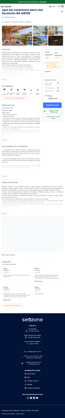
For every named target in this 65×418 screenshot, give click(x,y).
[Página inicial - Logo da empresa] (6, 6)
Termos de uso (20, 413)
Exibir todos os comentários (12, 305)
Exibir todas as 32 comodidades (14, 98)
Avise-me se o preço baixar (53, 117)
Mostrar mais (38, 281)
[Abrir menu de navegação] (60, 6)
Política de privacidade (8, 413)
